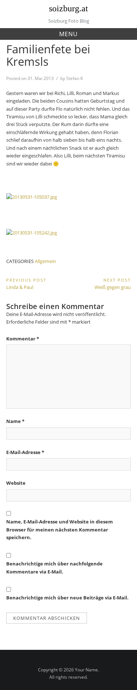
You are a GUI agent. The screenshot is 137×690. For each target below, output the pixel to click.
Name (15, 421)
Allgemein (45, 261)
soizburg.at (68, 8)
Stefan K (74, 78)
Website (16, 483)
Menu (68, 34)
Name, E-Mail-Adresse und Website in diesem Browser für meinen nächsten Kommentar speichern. (59, 529)
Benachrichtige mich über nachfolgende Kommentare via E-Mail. (54, 567)
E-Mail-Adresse (25, 452)
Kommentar (22, 338)
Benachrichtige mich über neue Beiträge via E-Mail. (67, 597)
